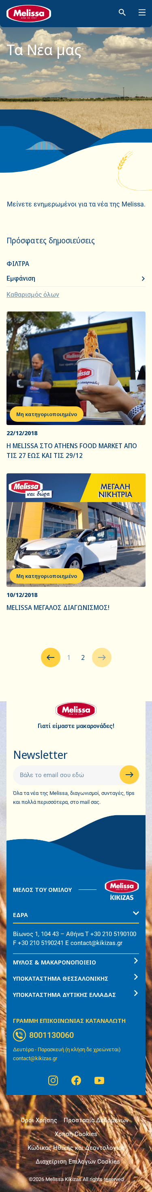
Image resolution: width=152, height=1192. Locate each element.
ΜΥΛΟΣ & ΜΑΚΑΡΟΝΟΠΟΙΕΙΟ (54, 962)
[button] (76, 915)
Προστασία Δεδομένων (96, 1120)
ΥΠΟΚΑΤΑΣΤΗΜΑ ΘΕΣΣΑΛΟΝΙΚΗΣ (60, 978)
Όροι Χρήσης (39, 1120)
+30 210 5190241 (41, 943)
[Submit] (129, 774)
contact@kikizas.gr (96, 943)
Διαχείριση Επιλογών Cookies (78, 1161)
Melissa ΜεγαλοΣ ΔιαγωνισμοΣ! (57, 607)
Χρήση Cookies (76, 1134)
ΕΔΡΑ (20, 915)
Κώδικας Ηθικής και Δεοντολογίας (76, 1147)
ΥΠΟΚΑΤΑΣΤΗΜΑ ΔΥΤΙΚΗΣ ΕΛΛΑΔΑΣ (64, 994)
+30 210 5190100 (113, 934)
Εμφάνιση (20, 278)
